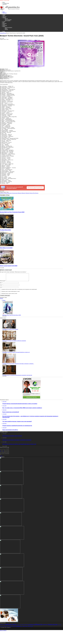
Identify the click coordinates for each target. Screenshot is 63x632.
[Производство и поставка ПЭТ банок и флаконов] (11, 498)
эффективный (30, 626)
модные (26, 624)
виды (1, 624)
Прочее (3, 26)
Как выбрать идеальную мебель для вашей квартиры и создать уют (16, 352)
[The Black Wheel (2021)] (7, 227)
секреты (14, 626)
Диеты (3, 15)
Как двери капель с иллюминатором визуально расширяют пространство (17, 375)
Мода (3, 22)
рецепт (10, 626)
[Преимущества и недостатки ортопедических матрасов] (11, 484)
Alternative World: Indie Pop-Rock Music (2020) (11, 315)
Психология (4, 25)
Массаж (6, 18)
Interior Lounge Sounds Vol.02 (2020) (8, 265)
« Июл (1, 455)
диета (14, 624)
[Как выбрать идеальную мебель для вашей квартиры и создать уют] (9, 351)
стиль (21, 626)
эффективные (25, 626)
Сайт (1, 287)
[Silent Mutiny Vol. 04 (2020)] (7, 245)
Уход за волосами (8, 19)
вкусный (4, 624)
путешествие (2, 626)
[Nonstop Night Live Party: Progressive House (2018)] (7, 209)
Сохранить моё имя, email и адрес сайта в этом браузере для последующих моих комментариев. (19, 289)
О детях (3, 21)
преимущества (52, 624)
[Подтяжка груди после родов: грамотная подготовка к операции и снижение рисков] (9, 362)
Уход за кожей (7, 20)
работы (5, 626)
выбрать (9, 624)
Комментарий (3, 280)
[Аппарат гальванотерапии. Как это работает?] (11, 525)
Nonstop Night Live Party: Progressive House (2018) (12, 212)
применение (59, 624)
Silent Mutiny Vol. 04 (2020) (6, 247)
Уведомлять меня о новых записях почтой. (9, 293)
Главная (3, 14)
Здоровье (4, 17)
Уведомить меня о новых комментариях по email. (10, 291)
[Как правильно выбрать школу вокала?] (9, 328)
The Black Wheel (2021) (5, 229)
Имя (1, 282)
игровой (17, 624)
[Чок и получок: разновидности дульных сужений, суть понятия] (12, 539)
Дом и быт (4, 16)
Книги (6, 28)
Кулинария (4, 23)
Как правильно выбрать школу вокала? (10, 329)
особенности (37, 624)
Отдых (3, 24)
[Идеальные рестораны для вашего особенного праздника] (9, 339)
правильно (45, 624)
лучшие (20, 624)
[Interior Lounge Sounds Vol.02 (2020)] (7, 263)
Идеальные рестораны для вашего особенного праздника (14, 340)
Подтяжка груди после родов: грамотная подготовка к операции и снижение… (18, 363)
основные (30, 624)
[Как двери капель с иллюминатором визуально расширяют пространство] (9, 374)
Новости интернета (8, 27)
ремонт (7, 626)
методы (23, 624)
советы (18, 626)
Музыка (6, 29)
